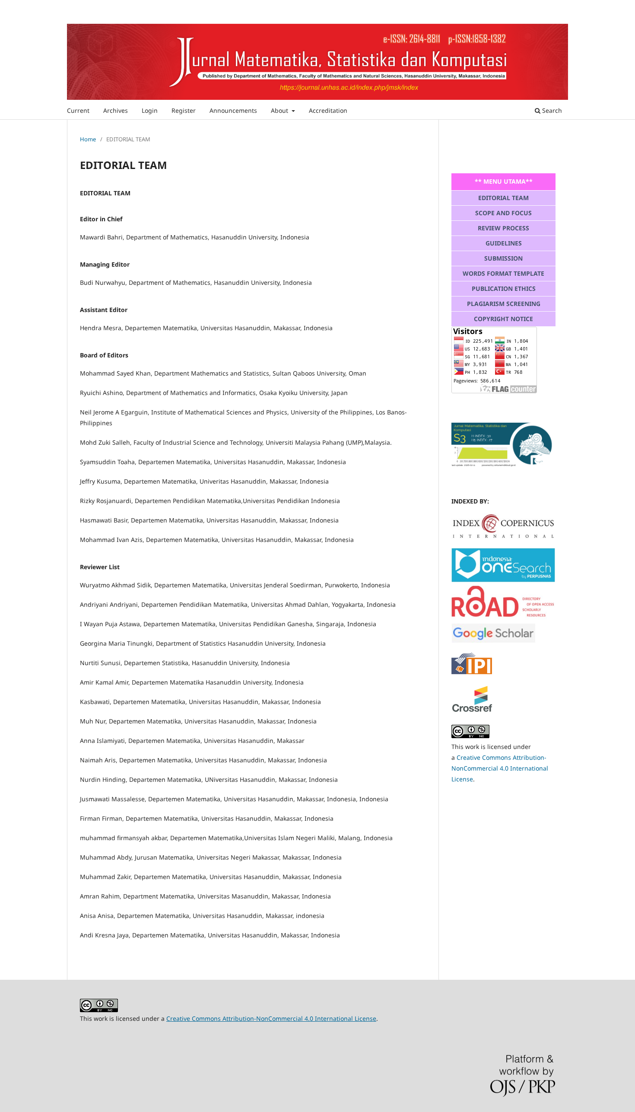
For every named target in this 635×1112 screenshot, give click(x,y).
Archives (115, 110)
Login (150, 110)
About (280, 110)
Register (183, 110)
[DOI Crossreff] (503, 536)
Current (78, 110)
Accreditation (328, 110)
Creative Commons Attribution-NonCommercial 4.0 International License (499, 768)
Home (88, 139)
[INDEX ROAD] (503, 617)
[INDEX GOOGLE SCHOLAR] (493, 641)
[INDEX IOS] (503, 580)
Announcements (233, 110)
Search (551, 110)
